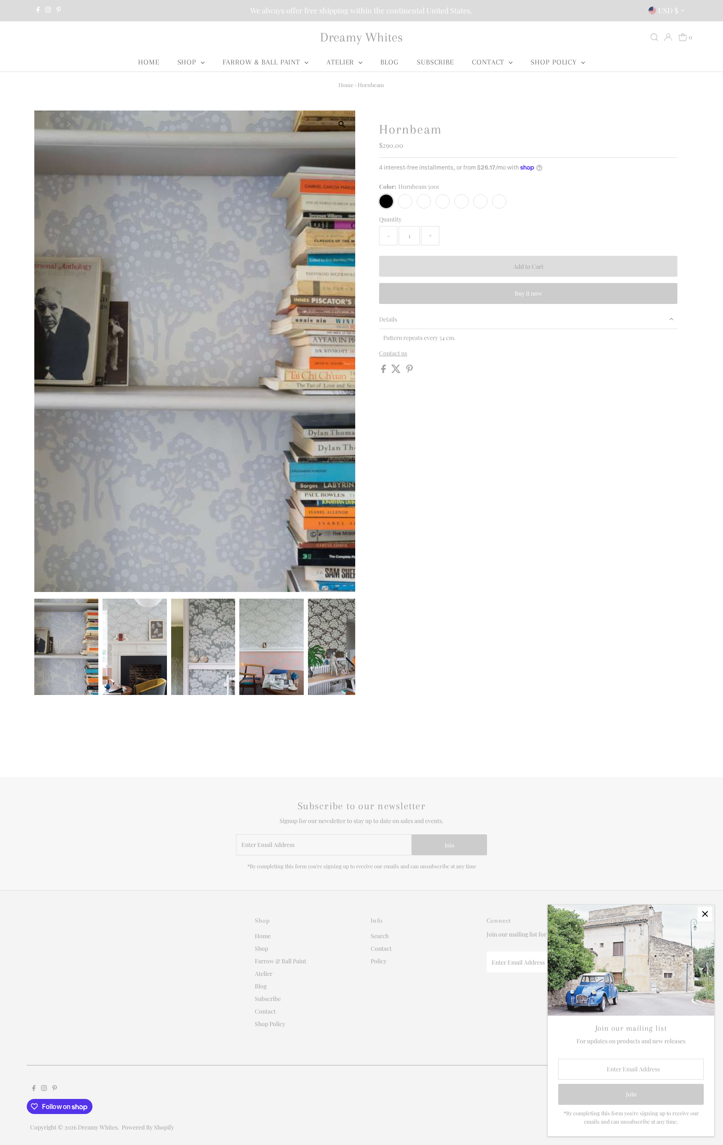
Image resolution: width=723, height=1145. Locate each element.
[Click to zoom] (341, 124)
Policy (379, 961)
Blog (389, 62)
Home (148, 62)
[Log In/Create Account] (668, 37)
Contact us (393, 353)
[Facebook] (38, 10)
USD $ (668, 10)
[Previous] (47, 124)
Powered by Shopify (148, 1127)
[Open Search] (654, 37)
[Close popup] (704, 914)
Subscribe (435, 62)
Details (388, 319)
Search (380, 936)
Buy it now (528, 293)
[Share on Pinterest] (409, 371)
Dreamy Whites (361, 37)
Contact (489, 62)
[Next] (68, 124)
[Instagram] (48, 10)
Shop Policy (555, 62)
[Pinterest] (58, 10)
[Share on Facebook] (384, 371)
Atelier (341, 62)
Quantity (390, 219)
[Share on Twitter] (396, 371)
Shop (188, 62)
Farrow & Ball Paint (263, 62)
